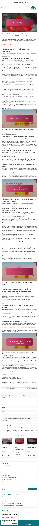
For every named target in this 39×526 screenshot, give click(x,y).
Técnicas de (4, 309)
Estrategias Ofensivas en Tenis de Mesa (8, 35)
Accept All (15, 523)
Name (3, 407)
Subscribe (33, 8)
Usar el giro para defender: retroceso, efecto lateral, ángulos (13, 505)
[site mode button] (5, 7)
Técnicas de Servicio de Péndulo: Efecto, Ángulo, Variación (13, 503)
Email (3, 411)
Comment (4, 397)
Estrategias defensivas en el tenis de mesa (10, 477)
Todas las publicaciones (7, 465)
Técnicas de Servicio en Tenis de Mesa (10, 481)
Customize (4, 523)
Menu (18, 7)
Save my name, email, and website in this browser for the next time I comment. (17, 418)
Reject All (9, 523)
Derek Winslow (23, 35)
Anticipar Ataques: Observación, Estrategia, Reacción (12, 501)
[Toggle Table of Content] (11, 46)
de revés (34, 168)
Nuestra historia (6, 467)
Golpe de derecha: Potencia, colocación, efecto (19, 446)
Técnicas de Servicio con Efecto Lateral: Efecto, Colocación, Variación (15, 496)
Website (3, 414)
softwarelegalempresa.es (19, 2)
